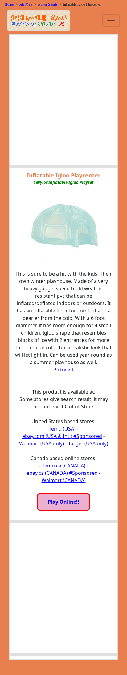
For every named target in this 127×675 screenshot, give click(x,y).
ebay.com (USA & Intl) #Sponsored (62, 436)
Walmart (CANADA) (64, 480)
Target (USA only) (88, 443)
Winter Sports (47, 4)
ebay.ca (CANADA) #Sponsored (62, 473)
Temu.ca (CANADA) (63, 465)
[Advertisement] (63, 101)
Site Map (25, 4)
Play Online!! (63, 501)
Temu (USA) (62, 428)
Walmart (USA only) (41, 443)
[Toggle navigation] (111, 20)
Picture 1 (63, 369)
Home (9, 4)
